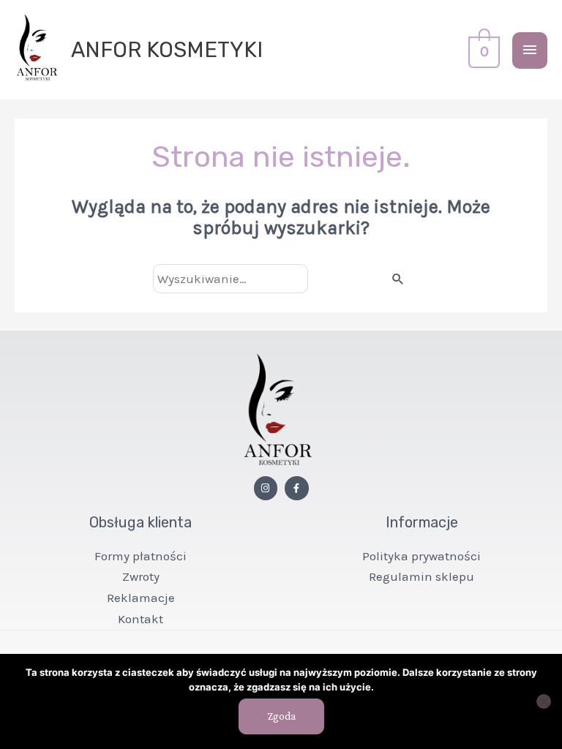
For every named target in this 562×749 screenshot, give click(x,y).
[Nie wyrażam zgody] (543, 701)
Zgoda (281, 716)
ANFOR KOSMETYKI (167, 49)
